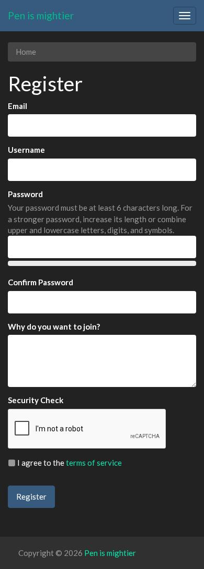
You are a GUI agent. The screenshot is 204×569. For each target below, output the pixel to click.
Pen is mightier (41, 15)
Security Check (35, 400)
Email (17, 106)
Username (26, 149)
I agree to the (69, 462)
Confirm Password (40, 282)
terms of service (94, 462)
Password (25, 194)
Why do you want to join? (54, 326)
